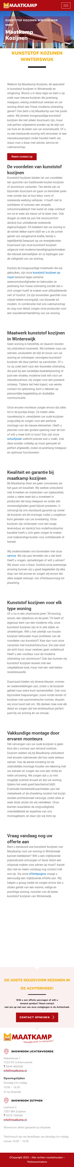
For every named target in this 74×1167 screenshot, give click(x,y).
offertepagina (37, 874)
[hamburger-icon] (65, 6)
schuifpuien (14, 439)
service (11, 555)
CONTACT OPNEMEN (35, 1017)
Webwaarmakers (37, 1162)
